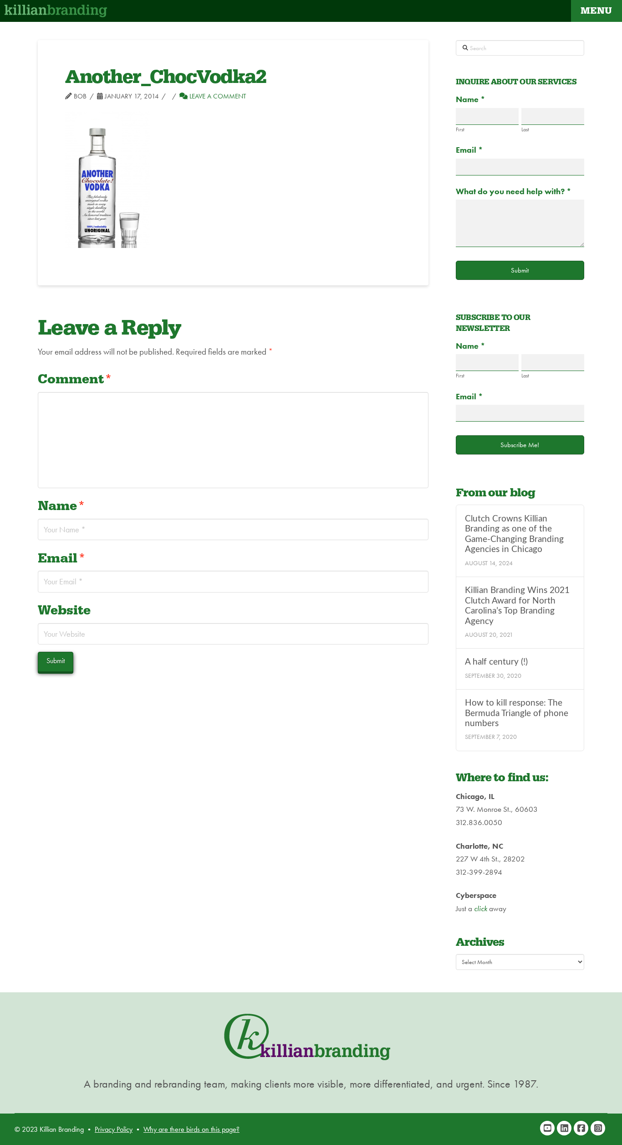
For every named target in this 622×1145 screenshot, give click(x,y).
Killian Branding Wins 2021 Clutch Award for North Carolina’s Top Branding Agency (517, 606)
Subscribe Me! (519, 444)
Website (64, 610)
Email (62, 558)
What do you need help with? (513, 191)
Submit (520, 270)
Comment (75, 379)
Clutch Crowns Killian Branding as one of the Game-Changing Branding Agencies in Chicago (514, 534)
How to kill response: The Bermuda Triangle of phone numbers (516, 713)
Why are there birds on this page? (191, 1129)
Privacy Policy (114, 1129)
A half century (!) (496, 662)
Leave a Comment (217, 96)
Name (61, 506)
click (480, 908)
